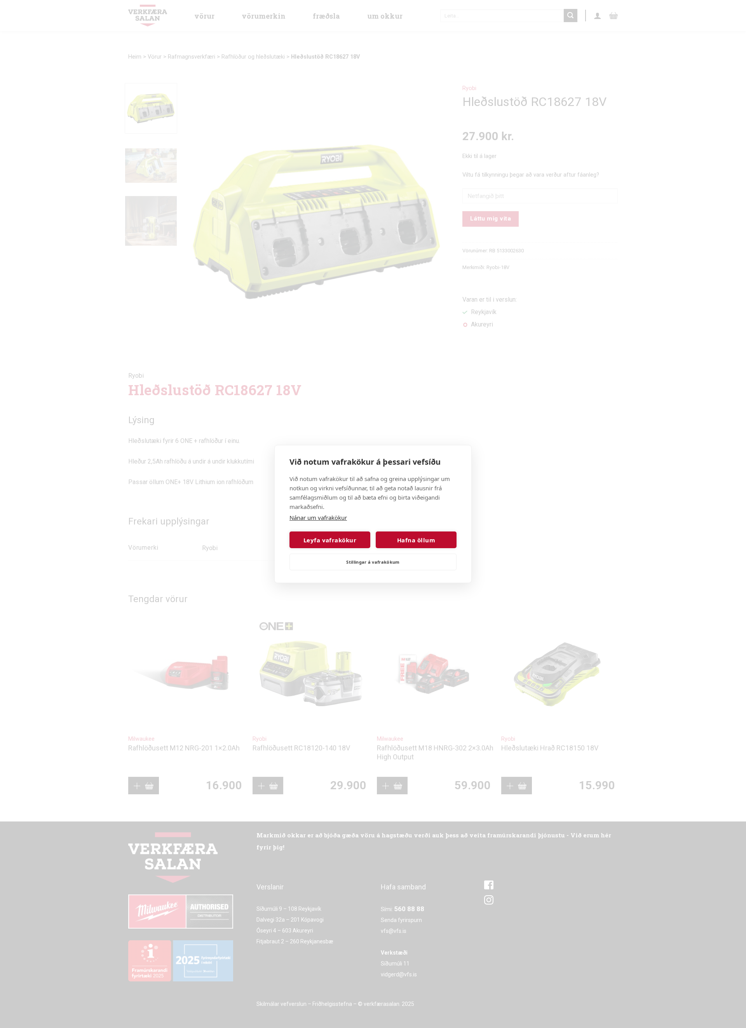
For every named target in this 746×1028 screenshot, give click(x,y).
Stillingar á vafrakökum (373, 562)
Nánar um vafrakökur (318, 517)
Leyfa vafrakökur (329, 540)
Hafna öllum (416, 540)
